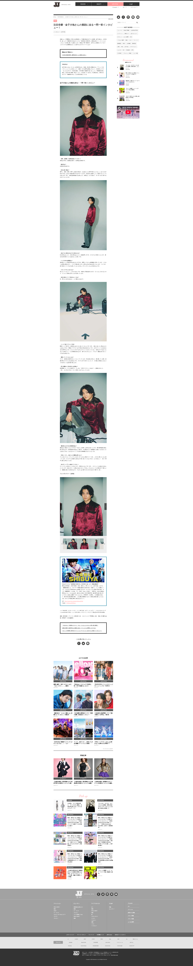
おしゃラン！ (112, 908)
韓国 (75, 908)
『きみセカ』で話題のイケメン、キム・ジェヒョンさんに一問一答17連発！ (80, 625)
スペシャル (133, 7)
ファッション (57, 903)
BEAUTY (99, 4)
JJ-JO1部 (119, 53)
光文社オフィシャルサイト (120, 934)
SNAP (55, 910)
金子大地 (63, 31)
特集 (55, 908)
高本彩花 (134, 43)
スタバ (130, 40)
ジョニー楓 (135, 53)
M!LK (124, 43)
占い (124, 7)
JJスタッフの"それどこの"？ (60, 914)
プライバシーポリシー (81, 934)
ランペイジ (136, 40)
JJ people (114, 7)
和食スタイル (135, 939)
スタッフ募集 (131, 915)
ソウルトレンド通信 (127, 53)
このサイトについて (70, 934)
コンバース (119, 30)
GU (123, 50)
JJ (68, 939)
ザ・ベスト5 (56, 912)
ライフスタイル (60, 16)
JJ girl (131, 4)
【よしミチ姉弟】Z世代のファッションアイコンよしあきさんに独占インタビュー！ (82, 630)
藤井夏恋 (119, 43)
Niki (122, 46)
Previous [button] (61, 506)
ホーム (55, 16)
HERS (101, 939)
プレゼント (56, 918)
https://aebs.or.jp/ (114, 955)
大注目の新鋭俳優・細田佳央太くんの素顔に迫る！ (74, 55)
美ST (118, 939)
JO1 (131, 36)
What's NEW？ (57, 907)
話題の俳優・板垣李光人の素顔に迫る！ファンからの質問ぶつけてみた (79, 628)
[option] (83, 506)
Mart (110, 939)
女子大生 (126, 46)
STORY (93, 939)
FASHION (82, 4)
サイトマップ (91, 934)
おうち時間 (126, 36)
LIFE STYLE (115, 4)
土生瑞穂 (128, 43)
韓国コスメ (127, 33)
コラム (92, 923)
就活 (126, 40)
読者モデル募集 (131, 912)
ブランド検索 (131, 918)
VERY (85, 939)
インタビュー (57, 31)
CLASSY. (76, 939)
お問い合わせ (109, 934)
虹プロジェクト (134, 33)
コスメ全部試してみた (78, 914)
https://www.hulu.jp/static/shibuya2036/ (74, 601)
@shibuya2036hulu (71, 603)
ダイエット (119, 36)
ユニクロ (119, 50)
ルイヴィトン (120, 33)
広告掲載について (100, 934)
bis (126, 939)
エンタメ (93, 918)
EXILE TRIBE (126, 30)
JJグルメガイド (94, 916)
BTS (132, 50)
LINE (118, 46)
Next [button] (105, 506)
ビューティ (77, 903)
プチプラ (55, 916)
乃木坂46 (128, 50)
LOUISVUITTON (134, 30)
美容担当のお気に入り (78, 907)
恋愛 (92, 922)
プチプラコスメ (133, 46)
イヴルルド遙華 (120, 40)
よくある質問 (131, 922)
